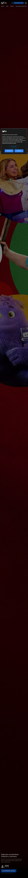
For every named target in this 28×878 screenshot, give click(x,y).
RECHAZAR (9, 150)
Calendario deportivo (21, 6)
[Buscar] (12, 3)
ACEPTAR (19, 150)
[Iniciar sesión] (26, 3)
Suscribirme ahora (18, 2)
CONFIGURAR (13, 146)
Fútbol (12, 6)
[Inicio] (4, 3)
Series (2, 6)
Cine (7, 6)
